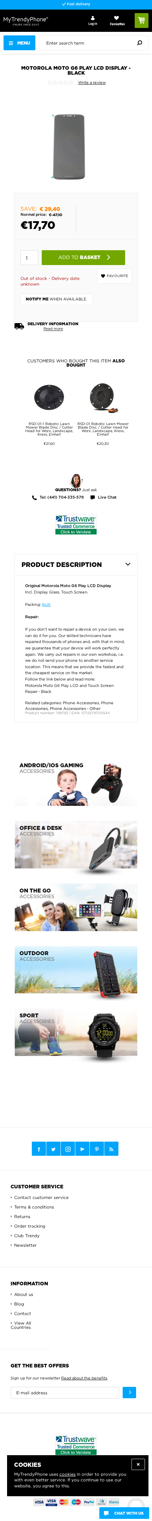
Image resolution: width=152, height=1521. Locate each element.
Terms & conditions (34, 1207)
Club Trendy (27, 1235)
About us (23, 1294)
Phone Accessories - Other (75, 708)
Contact (22, 1313)
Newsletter (25, 1245)
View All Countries (21, 1325)
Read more (53, 329)
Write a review (92, 82)
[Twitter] (53, 1149)
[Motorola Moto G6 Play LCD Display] (70, 139)
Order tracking (29, 1226)
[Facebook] (39, 1149)
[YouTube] (82, 1149)
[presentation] (95, 42)
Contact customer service (41, 1197)
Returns (22, 1216)
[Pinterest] (97, 1149)
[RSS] (111, 1149)
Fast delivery (78, 4)
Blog (19, 1304)
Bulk (46, 604)
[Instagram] (68, 1149)
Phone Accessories (81, 703)
